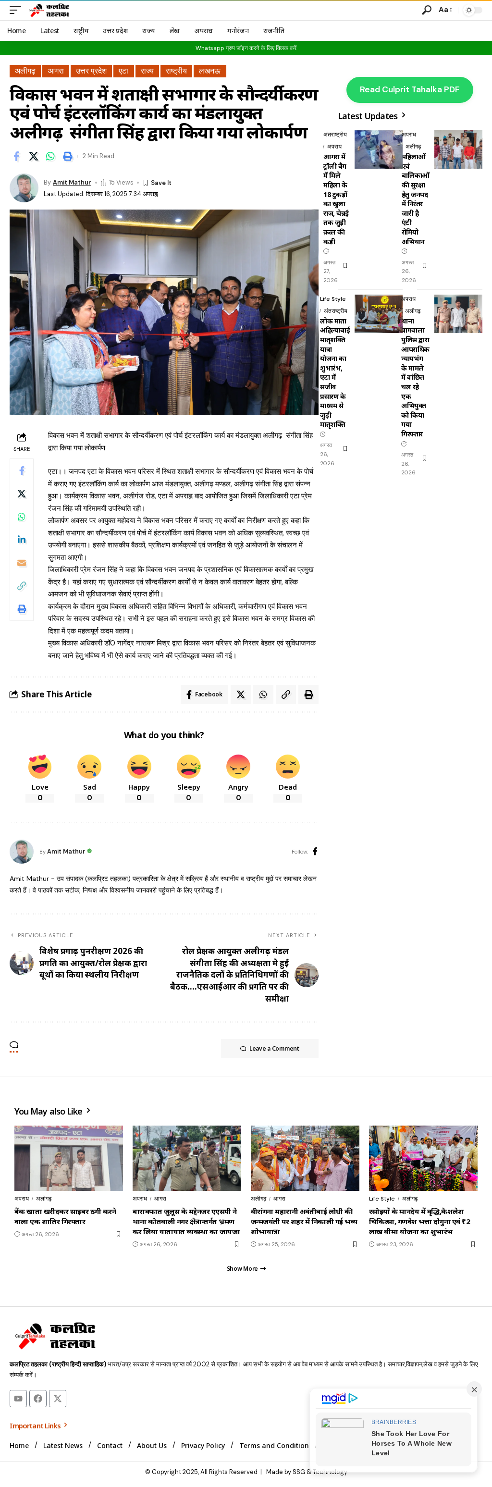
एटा (123, 71)
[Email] (21, 562)
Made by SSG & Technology (306, 1472)
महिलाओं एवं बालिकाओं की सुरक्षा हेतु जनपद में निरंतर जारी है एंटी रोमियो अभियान (416, 199)
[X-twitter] (57, 1398)
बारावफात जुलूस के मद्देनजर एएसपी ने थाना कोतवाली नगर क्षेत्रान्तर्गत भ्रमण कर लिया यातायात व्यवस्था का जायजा (186, 1221)
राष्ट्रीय (176, 71)
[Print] (67, 156)
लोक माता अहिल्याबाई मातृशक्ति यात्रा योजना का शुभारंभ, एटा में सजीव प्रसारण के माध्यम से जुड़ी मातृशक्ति (335, 372)
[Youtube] (18, 1398)
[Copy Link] (21, 585)
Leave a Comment (274, 1048)
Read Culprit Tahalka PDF (410, 89)
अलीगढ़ (25, 71)
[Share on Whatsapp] (50, 156)
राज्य (147, 71)
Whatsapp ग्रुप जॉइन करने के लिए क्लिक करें (246, 48)
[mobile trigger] (18, 10)
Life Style (333, 299)
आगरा (56, 71)
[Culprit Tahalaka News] (48, 10)
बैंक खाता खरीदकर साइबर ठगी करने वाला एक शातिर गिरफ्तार (65, 1216)
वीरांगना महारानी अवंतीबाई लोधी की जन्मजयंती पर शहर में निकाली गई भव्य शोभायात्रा (304, 1221)
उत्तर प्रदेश (91, 71)
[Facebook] (315, 852)
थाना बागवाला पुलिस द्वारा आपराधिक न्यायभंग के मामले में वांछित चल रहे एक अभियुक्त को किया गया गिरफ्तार (415, 377)
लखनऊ (210, 71)
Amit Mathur (72, 182)
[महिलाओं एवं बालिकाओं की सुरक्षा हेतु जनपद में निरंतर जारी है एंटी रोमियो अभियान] (458, 149)
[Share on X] (33, 156)
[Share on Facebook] (16, 156)
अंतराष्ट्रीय (335, 134)
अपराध (334, 146)
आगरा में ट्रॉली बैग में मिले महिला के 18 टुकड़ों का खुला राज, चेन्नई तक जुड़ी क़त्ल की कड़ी (336, 199)
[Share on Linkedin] (21, 539)
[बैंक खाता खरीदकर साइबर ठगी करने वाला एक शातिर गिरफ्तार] (68, 1158)
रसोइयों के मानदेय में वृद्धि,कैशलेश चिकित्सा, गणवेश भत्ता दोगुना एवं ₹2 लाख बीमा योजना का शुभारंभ (419, 1221)
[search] (426, 10)
